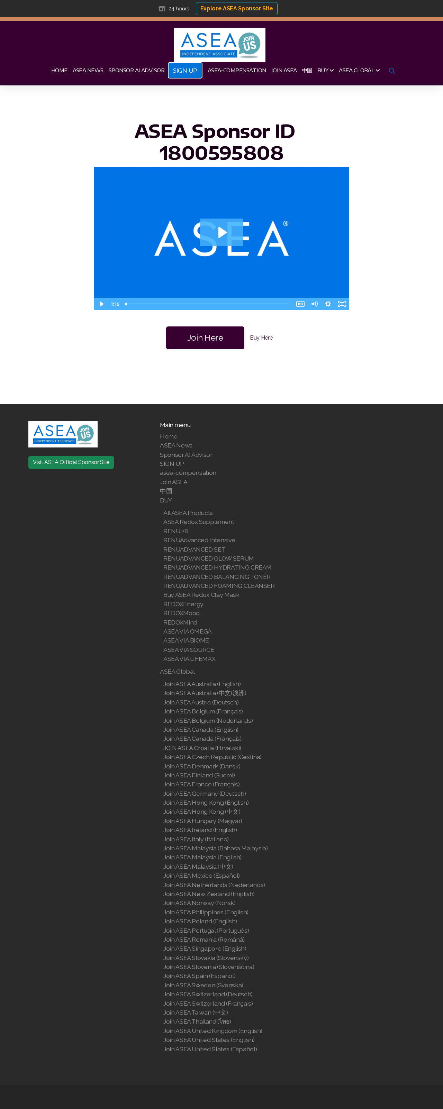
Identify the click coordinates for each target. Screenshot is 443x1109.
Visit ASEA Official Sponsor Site (71, 462)
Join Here (205, 338)
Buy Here (261, 337)
